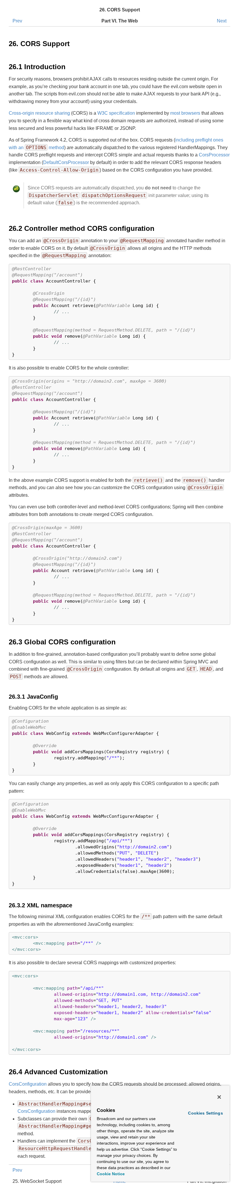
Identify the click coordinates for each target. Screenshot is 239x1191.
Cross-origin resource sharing (39, 113)
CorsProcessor (214, 154)
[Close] (219, 1097)
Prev (17, 20)
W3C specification (116, 113)
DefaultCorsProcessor (66, 162)
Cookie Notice (111, 1173)
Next (221, 20)
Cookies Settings (205, 1113)
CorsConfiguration (28, 1084)
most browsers (185, 113)
